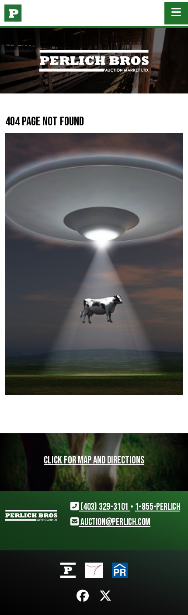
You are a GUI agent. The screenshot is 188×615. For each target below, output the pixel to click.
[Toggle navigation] (176, 13)
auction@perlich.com (114, 522)
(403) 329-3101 (104, 507)
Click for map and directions (94, 460)
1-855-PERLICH (157, 507)
